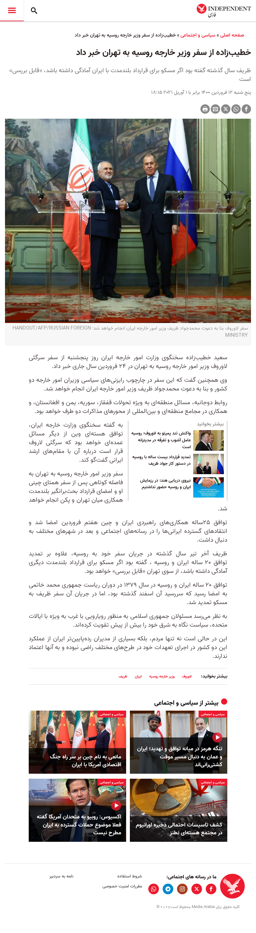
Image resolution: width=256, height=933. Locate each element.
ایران (138, 676)
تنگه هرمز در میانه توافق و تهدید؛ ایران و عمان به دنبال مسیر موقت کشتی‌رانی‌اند (179, 757)
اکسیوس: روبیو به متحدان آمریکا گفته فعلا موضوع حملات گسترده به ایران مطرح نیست (79, 825)
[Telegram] (168, 889)
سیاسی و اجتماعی (197, 35)
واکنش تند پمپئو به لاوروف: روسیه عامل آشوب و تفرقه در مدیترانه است (161, 440)
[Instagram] (182, 889)
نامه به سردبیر (61, 876)
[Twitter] (225, 109)
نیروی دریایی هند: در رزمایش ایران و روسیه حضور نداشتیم (165, 484)
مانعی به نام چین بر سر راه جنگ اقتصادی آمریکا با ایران (85, 761)
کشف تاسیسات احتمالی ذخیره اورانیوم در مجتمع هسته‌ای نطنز (179, 829)
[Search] (34, 10)
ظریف (123, 676)
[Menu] (12, 10)
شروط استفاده (129, 876)
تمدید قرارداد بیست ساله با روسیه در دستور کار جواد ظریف (161, 461)
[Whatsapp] (236, 109)
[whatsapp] (153, 889)
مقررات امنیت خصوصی (122, 886)
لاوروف (187, 676)
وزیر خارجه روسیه (162, 676)
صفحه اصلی (232, 35)
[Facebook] (246, 109)
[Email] (215, 109)
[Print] (205, 109)
